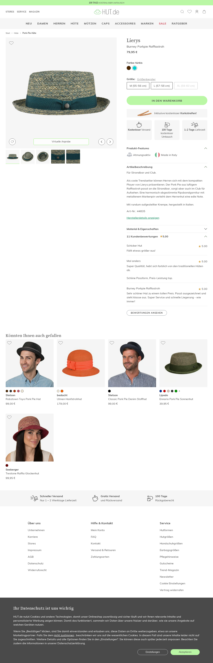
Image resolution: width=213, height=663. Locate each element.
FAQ (93, 536)
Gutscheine (167, 563)
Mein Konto (98, 530)
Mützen (90, 23)
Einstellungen (153, 652)
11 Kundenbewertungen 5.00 (147, 236)
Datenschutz (35, 563)
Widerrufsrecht (37, 570)
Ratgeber (179, 23)
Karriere (33, 536)
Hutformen (166, 530)
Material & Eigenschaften (143, 229)
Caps (106, 23)
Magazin (34, 12)
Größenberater (146, 79)
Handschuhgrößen (171, 543)
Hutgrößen (166, 536)
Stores (32, 543)
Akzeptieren (185, 652)
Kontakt (96, 543)
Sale (162, 23)
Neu (29, 23)
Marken (147, 23)
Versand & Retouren (103, 550)
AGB (31, 556)
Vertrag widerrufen (172, 590)
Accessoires (125, 23)
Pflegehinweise (169, 556)
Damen (42, 23)
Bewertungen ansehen (147, 313)
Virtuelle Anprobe (61, 141)
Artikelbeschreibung (139, 167)
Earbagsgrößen (169, 550)
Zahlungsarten (100, 556)
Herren (59, 23)
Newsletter (167, 576)
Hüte (75, 23)
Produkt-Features (138, 148)
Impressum (34, 550)
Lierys (133, 40)
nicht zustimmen (64, 635)
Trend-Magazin (169, 570)
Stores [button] (10, 12)
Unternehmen (36, 530)
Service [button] (21, 12)
